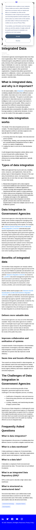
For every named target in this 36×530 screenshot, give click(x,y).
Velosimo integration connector (15, 274)
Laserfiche (7, 276)
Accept (18, 36)
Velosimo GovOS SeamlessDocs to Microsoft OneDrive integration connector (17, 292)
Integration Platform (20, 503)
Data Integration (6, 506)
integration (20, 91)
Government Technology (8, 503)
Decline (18, 40)
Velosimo (4, 53)
